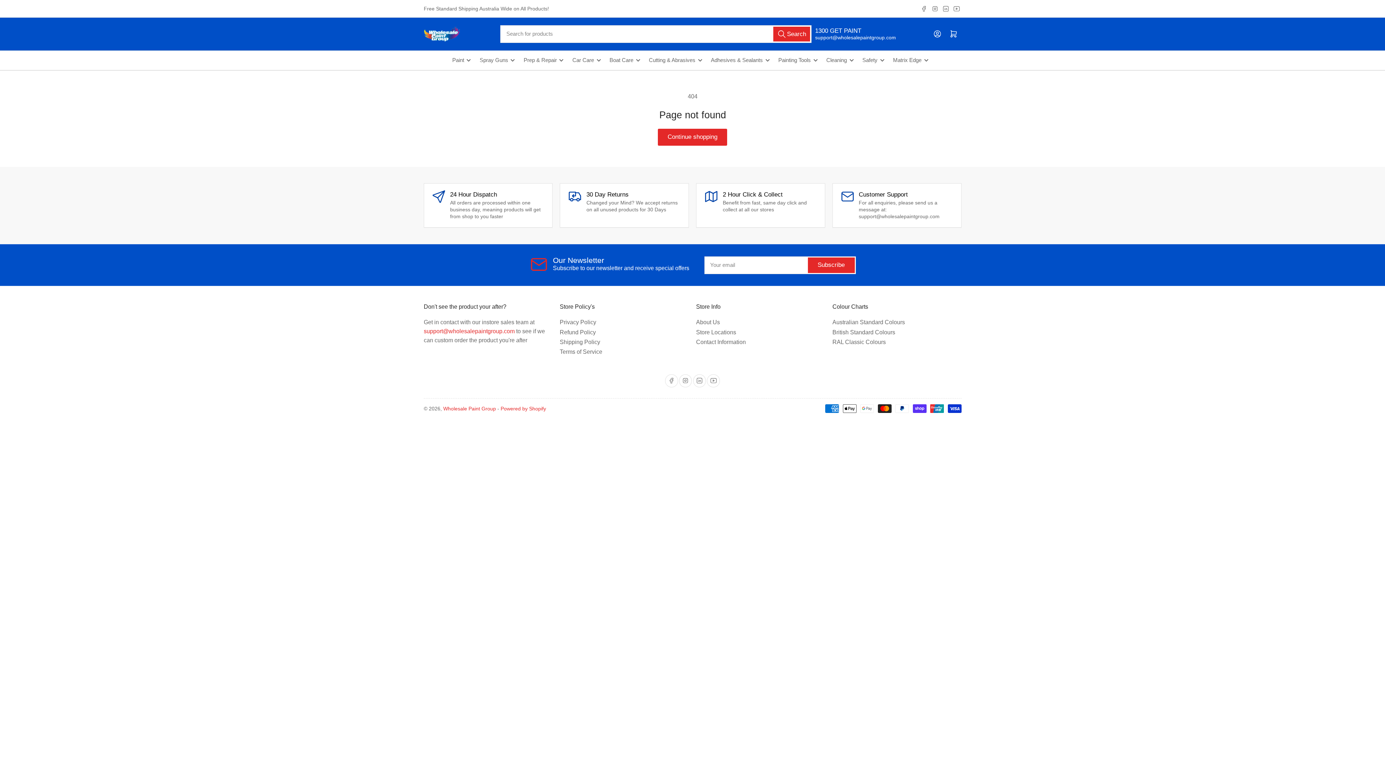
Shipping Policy (580, 342)
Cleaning (836, 60)
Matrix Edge (907, 60)
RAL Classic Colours (859, 342)
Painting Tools (794, 60)
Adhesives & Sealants (737, 60)
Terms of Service (581, 352)
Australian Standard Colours (868, 322)
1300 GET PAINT (838, 30)
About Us (708, 322)
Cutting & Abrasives (672, 60)
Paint (458, 60)
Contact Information (721, 342)
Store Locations (716, 332)
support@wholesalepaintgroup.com (849, 37)
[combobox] (656, 34)
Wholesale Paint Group (469, 408)
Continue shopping (692, 136)
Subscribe (831, 264)
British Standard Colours (863, 332)
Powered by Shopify (523, 408)
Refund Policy (578, 332)
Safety (870, 60)
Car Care (583, 60)
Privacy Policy (578, 322)
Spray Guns (494, 60)
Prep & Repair (540, 60)
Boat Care (621, 60)
